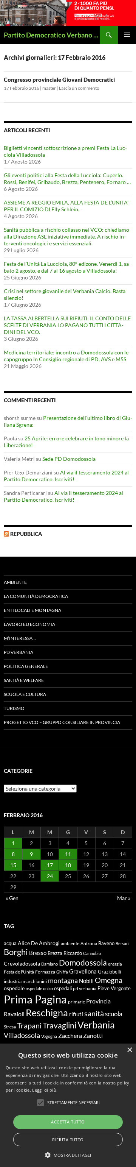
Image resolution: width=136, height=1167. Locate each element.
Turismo (14, 708)
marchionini (35, 981)
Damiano (49, 963)
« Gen (12, 898)
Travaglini (59, 1025)
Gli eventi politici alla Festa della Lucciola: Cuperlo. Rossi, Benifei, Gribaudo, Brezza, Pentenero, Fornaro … (67, 178)
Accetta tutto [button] (68, 1122)
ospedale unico (39, 988)
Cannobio (92, 953)
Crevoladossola (22, 963)
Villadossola (22, 1035)
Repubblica (26, 533)
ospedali (63, 988)
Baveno (106, 943)
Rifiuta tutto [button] (67, 1139)
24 (50, 876)
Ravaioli (14, 1013)
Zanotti (93, 1035)
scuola (113, 1014)
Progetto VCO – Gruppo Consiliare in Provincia (62, 722)
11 (68, 854)
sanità (94, 1013)
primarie (76, 1002)
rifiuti (76, 1014)
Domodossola (83, 962)
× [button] (129, 1050)
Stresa (10, 1027)
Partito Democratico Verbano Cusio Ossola (52, 35)
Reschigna (47, 1012)
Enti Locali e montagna (32, 610)
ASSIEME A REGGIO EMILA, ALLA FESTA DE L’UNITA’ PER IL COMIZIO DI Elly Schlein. (66, 205)
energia (115, 963)
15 (13, 865)
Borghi (16, 952)
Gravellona (83, 971)
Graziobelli (109, 972)
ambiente (70, 943)
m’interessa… (20, 638)
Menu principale (127, 35)
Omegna (108, 979)
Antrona (88, 943)
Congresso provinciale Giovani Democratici (59, 79)
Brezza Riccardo (65, 953)
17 (50, 865)
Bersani (123, 943)
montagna (63, 980)
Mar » (123, 898)
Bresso (37, 952)
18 (68, 865)
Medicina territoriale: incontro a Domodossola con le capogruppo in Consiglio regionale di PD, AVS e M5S (66, 355)
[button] (68, 1155)
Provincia (98, 1001)
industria (13, 981)
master (49, 88)
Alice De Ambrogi (39, 943)
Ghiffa (62, 971)
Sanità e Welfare (24, 680)
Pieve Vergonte (114, 988)
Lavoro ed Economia (29, 624)
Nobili (86, 980)
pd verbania (84, 988)
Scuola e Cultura (25, 694)
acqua (10, 943)
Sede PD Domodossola (69, 459)
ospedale (14, 988)
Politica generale (26, 666)
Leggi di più (44, 1090)
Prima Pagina (35, 999)
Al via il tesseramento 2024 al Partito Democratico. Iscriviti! (66, 475)
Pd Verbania (18, 652)
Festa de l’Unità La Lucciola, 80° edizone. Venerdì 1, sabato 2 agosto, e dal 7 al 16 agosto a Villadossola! (67, 267)
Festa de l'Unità (19, 971)
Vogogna (49, 1036)
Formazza (45, 971)
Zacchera (70, 1035)
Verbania (96, 1024)
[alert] (68, 1105)
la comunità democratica (36, 596)
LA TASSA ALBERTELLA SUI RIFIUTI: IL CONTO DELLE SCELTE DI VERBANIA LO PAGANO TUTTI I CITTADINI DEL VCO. (67, 325)
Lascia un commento (79, 88)
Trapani (29, 1025)
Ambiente (15, 582)
